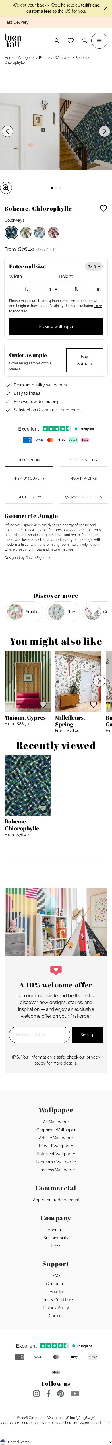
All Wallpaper (56, 1122)
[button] (71, 40)
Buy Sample (84, 360)
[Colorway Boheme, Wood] (26, 232)
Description (29, 460)
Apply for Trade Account (56, 1200)
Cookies (56, 1315)
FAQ (56, 1275)
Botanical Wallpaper (55, 58)
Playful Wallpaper (56, 1146)
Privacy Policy (56, 1307)
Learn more (69, 410)
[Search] (57, 40)
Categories (26, 58)
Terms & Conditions (56, 1299)
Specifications (83, 460)
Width (30, 283)
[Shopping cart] (84, 40)
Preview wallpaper (56, 326)
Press (56, 1246)
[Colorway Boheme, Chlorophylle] (11, 232)
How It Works (83, 479)
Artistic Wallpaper (56, 1138)
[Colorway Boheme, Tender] (39, 232)
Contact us (56, 1283)
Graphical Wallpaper (56, 1130)
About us (56, 1230)
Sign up (87, 1035)
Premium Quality (29, 479)
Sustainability (56, 1238)
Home (9, 58)
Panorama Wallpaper (56, 1162)
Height (80, 283)
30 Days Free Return (83, 497)
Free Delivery (28, 497)
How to (56, 1291)
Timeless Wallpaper (56, 1170)
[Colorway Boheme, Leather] (53, 232)
